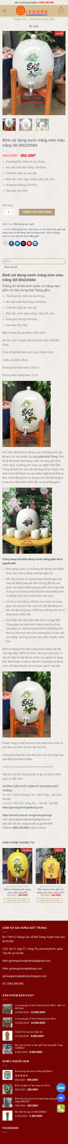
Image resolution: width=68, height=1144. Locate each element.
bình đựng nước (20, 229)
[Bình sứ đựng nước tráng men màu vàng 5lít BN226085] (17, 866)
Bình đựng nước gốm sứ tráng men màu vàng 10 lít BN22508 (50, 891)
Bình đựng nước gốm (41, 19)
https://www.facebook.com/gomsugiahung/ (27, 815)
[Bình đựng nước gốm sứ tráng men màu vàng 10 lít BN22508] (51, 866)
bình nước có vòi (37, 229)
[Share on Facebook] (11, 243)
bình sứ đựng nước (35, 232)
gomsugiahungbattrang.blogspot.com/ (24, 976)
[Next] (60, 73)
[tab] (34, 261)
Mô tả (7, 261)
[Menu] (4, 11)
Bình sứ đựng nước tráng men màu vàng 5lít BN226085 (17, 891)
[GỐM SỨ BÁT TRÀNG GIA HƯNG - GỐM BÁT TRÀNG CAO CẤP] (31, 11)
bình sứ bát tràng (17, 232)
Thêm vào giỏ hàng (36, 212)
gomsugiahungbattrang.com (25, 968)
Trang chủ (20, 19)
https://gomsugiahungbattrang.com (22, 807)
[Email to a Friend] (23, 243)
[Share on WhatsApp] (5, 243)
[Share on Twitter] (17, 243)
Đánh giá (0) (10, 267)
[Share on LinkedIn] (35, 243)
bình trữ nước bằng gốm (27, 236)
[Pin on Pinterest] (29, 243)
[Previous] (8, 73)
